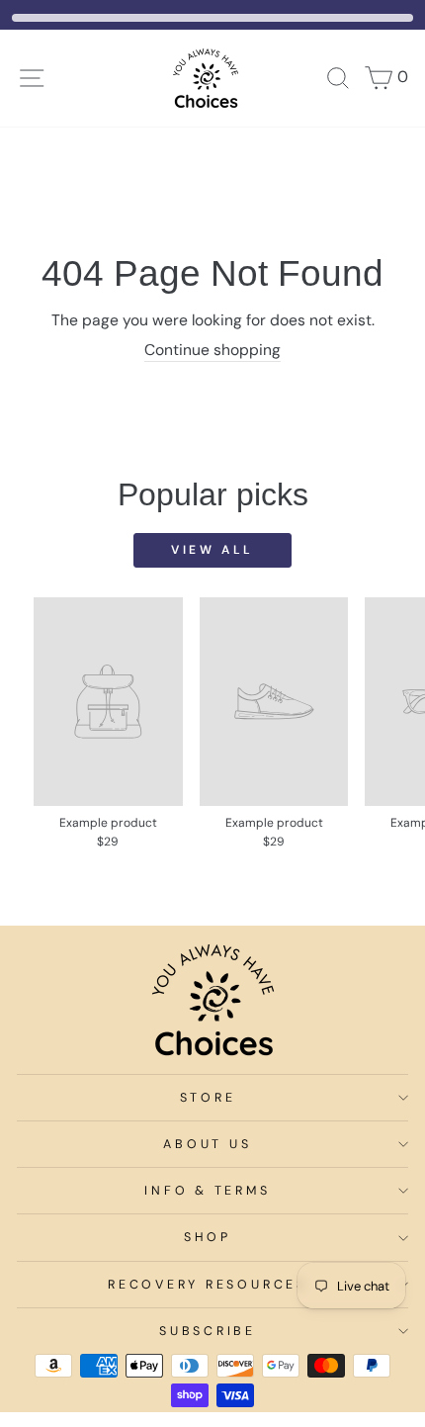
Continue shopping (212, 350)
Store (208, 1098)
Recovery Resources (207, 1285)
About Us (207, 1144)
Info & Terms (207, 1191)
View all (212, 550)
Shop (207, 1237)
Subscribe (207, 1331)
